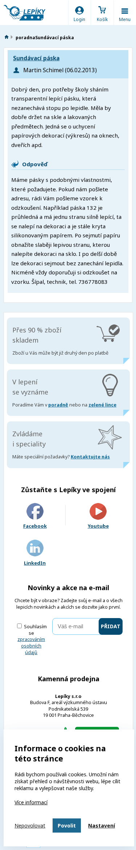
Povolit (67, 825)
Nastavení (101, 825)
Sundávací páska (36, 58)
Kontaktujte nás (90, 457)
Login (79, 19)
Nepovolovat (30, 825)
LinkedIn (35, 563)
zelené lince (102, 405)
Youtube (98, 526)
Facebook (35, 526)
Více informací (31, 802)
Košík (102, 19)
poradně (58, 405)
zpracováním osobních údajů (31, 645)
